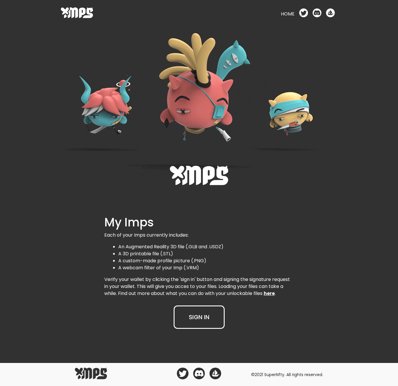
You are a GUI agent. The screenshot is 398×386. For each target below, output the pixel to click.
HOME (288, 14)
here (269, 293)
